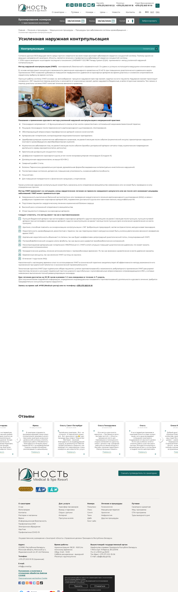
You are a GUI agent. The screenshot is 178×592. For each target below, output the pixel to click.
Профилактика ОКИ (27, 524)
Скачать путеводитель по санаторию (139, 473)
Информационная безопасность (32, 521)
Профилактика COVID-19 (29, 532)
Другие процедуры (109, 518)
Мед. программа (139, 510)
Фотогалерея (24, 510)
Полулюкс (91, 507)
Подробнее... (80, 582)
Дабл (89, 518)
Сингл (90, 513)
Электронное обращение (29, 527)
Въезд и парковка (66, 510)
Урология (105, 513)
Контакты (130, 12)
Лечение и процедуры (111, 504)
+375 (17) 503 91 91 (84, 286)
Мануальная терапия (110, 510)
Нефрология (106, 515)
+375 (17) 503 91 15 (124, 5)
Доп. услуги (64, 504)
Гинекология (107, 507)
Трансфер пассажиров (68, 507)
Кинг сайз (91, 521)
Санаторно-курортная (141, 507)
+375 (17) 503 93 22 (106, 5)
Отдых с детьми (66, 513)
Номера (90, 504)
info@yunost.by (24, 566)
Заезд (62, 21)
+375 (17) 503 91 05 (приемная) (31, 559)
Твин (89, 515)
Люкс (89, 510)
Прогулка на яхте (66, 518)
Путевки (135, 504)
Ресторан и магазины (27, 515)
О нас (20, 507)
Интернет (63, 515)
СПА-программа (139, 513)
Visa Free (22, 529)
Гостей (122, 21)
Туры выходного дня (141, 515)
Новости (116, 12)
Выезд (92, 21)
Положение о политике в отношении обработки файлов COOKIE (32, 573)
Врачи (21, 518)
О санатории (24, 504)
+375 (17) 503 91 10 (143, 5)
